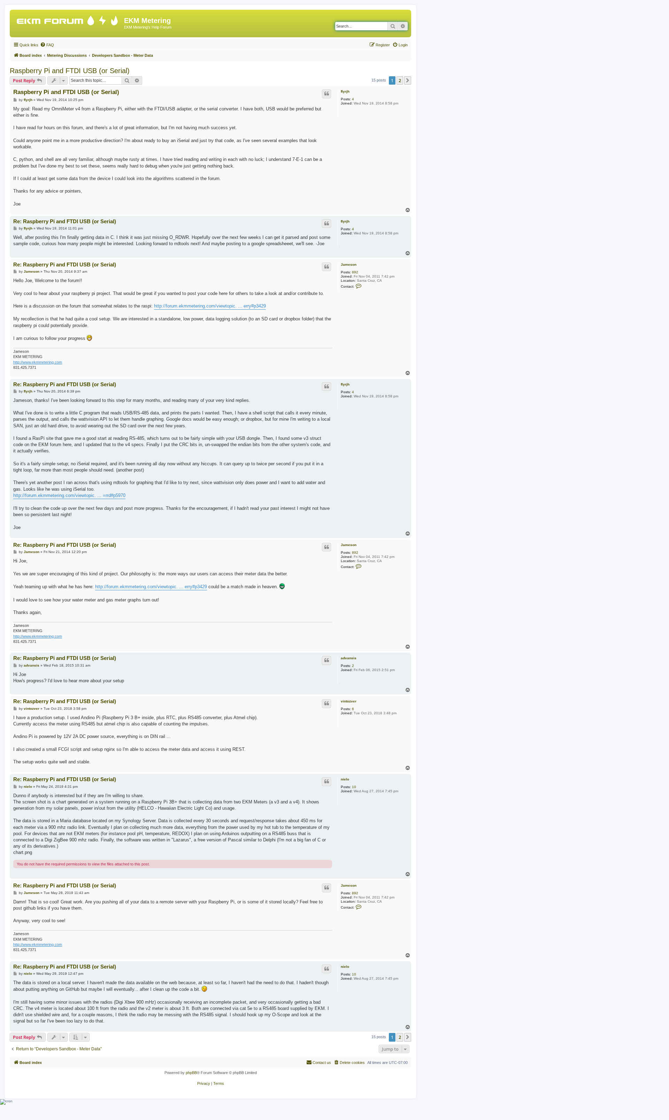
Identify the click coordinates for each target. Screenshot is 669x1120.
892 (355, 272)
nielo (345, 779)
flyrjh (345, 91)
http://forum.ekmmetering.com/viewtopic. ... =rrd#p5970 (69, 495)
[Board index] (67, 18)
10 (354, 787)
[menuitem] (47, 45)
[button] (407, 80)
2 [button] (400, 80)
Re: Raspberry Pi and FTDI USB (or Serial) (64, 221)
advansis (348, 658)
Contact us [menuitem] (322, 1062)
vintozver (348, 701)
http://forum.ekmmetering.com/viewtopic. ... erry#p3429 (210, 306)
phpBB (191, 1073)
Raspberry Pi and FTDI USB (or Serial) (70, 71)
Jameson (348, 264)
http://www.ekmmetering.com (37, 362)
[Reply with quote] (326, 94)
